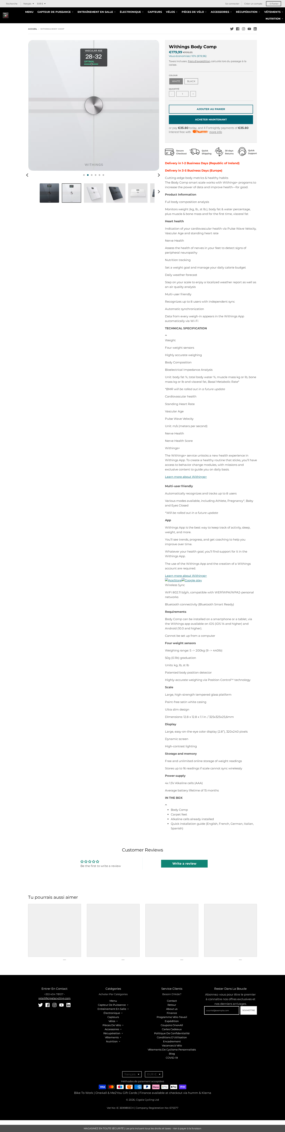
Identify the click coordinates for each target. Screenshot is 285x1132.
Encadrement (172, 1041)
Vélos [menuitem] (170, 11)
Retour (172, 1004)
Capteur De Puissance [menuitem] (54, 11)
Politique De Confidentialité (172, 1033)
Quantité (174, 89)
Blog (172, 1053)
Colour (173, 75)
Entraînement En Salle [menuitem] (95, 11)
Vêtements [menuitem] (272, 11)
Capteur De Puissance (112, 1004)
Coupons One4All (172, 1025)
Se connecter (232, 3)
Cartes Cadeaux (172, 1029)
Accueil (32, 29)
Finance (172, 1012)
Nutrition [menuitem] (273, 18)
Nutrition (112, 1041)
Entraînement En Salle (112, 1008)
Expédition (172, 1021)
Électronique (112, 1012)
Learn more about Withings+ (186, 477)
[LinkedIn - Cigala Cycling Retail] (255, 29)
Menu (113, 1000)
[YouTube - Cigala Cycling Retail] (249, 29)
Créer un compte (253, 3)
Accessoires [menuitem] (220, 11)
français (27, 3)
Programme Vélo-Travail (172, 1017)
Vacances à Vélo (172, 1045)
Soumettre (248, 1010)
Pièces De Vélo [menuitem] (193, 11)
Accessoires (112, 1029)
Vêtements (112, 1037)
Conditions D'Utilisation (172, 1037)
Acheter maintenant (211, 119)
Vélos (112, 1021)
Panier (274, 3)
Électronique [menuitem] (130, 11)
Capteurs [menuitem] (155, 11)
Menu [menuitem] (29, 11)
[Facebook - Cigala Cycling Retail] (237, 29)
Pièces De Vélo (112, 1025)
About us (171, 1008)
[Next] (159, 175)
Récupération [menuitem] (246, 11)
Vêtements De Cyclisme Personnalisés (172, 1049)
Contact (172, 1000)
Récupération (111, 1033)
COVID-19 (172, 1057)
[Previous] (27, 175)
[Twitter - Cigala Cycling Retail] (232, 29)
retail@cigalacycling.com (54, 998)
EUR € (40, 3)
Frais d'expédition (199, 61)
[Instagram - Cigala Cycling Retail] (243, 29)
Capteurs (113, 1017)
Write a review (184, 863)
